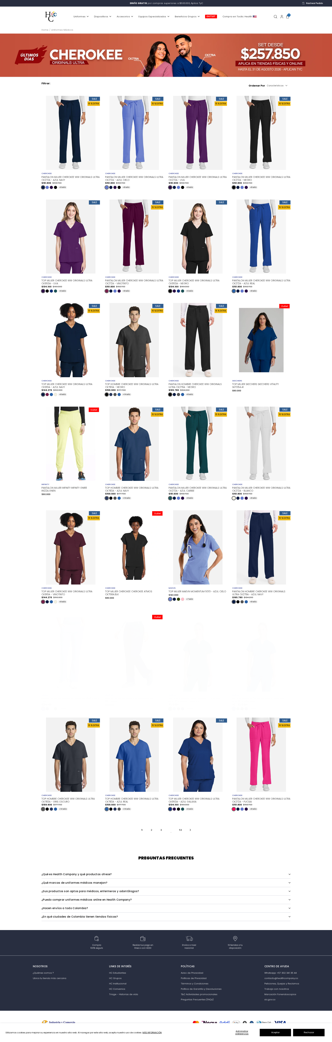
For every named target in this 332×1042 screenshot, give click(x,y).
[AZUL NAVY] (43, 187)
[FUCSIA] (233, 809)
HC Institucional (117, 983)
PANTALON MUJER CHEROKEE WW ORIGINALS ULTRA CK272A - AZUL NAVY (71, 178)
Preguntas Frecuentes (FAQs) (197, 999)
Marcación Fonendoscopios (280, 994)
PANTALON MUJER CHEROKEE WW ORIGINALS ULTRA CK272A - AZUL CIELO (134, 178)
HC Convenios (117, 989)
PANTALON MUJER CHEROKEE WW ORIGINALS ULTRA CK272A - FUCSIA (261, 800)
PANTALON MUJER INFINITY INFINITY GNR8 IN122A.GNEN (64, 489)
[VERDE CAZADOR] (170, 708)
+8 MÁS (62, 187)
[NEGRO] (55, 187)
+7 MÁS (189, 599)
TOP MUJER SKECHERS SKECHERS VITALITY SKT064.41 (255, 386)
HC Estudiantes (117, 973)
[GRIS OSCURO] (115, 394)
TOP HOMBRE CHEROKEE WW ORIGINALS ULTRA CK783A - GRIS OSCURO (68, 800)
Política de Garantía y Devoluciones (201, 989)
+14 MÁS (126, 394)
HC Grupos (115, 978)
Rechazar (309, 1032)
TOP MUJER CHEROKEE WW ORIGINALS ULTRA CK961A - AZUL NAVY (67, 385)
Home (45, 29)
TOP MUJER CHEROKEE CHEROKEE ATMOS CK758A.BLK (128, 593)
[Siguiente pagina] (190, 830)
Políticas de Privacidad (193, 978)
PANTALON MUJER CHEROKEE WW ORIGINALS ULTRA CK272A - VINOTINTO (134, 281)
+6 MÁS (62, 291)
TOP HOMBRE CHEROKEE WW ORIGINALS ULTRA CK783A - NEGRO (131, 385)
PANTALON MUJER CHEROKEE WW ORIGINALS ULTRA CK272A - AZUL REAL (261, 281)
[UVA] (51, 187)
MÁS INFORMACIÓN (152, 1032)
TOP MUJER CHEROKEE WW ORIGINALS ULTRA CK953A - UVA (67, 281)
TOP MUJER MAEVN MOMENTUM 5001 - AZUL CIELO (197, 591)
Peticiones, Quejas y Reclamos (281, 983)
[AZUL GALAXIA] (51, 291)
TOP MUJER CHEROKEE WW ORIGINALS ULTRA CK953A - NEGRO (194, 281)
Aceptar (275, 1032)
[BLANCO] (55, 394)
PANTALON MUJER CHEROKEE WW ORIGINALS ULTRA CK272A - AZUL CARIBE (198, 489)
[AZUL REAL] (233, 291)
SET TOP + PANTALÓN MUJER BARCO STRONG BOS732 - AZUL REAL (258, 700)
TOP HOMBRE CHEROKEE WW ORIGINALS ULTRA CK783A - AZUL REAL (131, 800)
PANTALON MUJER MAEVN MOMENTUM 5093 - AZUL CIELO (71, 700)
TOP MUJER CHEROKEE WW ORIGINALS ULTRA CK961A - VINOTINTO (67, 592)
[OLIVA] (178, 599)
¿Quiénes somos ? (43, 973)
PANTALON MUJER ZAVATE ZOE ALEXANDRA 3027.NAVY (129, 700)
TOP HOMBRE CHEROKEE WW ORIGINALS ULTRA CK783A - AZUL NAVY (131, 489)
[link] (166, 55)
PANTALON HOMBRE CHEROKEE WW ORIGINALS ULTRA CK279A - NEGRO (195, 385)
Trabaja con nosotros (276, 989)
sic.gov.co (269, 999)
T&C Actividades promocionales (199, 994)
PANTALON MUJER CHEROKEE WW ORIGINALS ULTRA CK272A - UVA (198, 178)
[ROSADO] (182, 599)
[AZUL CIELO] (47, 187)
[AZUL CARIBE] (55, 291)
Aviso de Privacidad (192, 973)
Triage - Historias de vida (123, 994)
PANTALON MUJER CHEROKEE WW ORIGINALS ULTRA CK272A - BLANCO (261, 489)
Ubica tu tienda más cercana (49, 978)
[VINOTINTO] (106, 291)
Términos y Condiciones (194, 983)
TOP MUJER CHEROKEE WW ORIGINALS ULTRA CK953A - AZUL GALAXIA (194, 800)
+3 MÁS (189, 708)
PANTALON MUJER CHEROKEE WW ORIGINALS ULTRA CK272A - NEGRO (261, 178)
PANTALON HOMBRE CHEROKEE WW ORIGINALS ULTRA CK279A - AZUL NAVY (258, 592)
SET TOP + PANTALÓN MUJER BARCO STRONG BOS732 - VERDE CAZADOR (194, 700)
